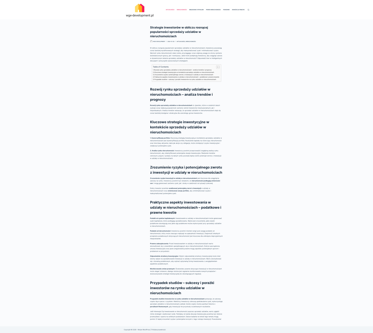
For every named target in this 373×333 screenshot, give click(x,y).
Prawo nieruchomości (213, 9)
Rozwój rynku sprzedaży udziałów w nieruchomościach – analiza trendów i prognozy (183, 70)
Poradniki (226, 9)
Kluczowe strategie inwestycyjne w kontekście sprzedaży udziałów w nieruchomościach (184, 72)
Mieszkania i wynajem (196, 9)
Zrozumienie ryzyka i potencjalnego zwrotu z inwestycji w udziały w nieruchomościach (183, 74)
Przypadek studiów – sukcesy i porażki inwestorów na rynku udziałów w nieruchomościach (185, 79)
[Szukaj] (248, 10)
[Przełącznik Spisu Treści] (217, 67)
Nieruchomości (182, 9)
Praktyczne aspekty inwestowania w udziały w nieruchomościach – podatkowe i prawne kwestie (186, 77)
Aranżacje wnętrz (238, 9)
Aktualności (170, 9)
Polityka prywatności (159, 330)
